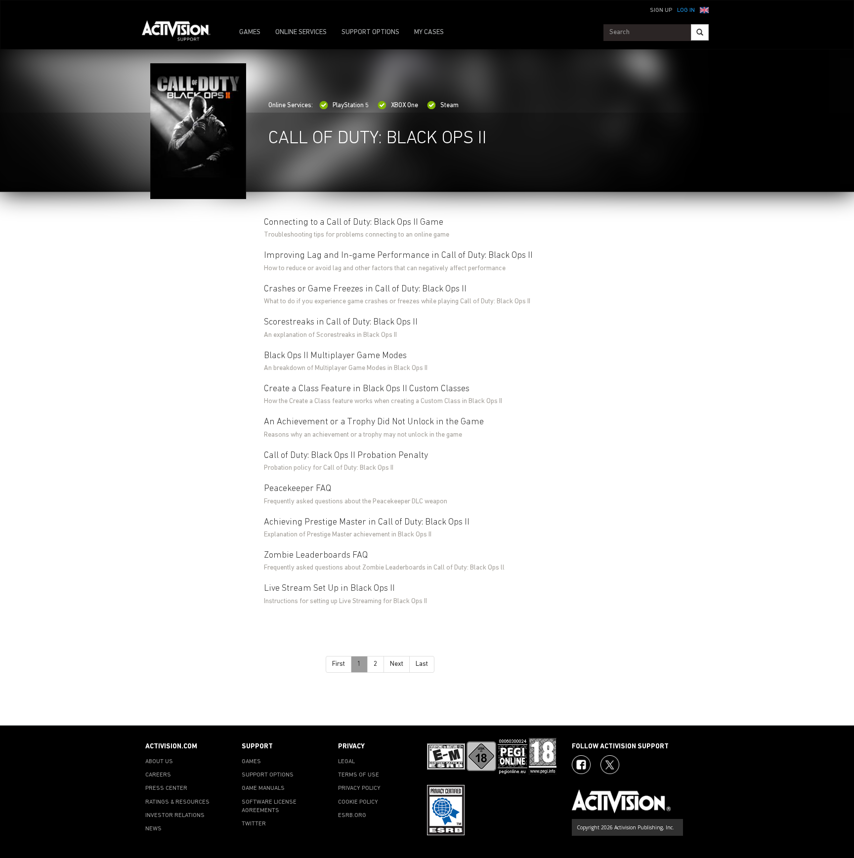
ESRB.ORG (352, 815)
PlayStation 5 (351, 105)
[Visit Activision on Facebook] (581, 764)
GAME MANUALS (263, 788)
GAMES (249, 32)
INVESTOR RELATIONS (175, 815)
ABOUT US (159, 762)
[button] (704, 9)
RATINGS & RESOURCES (177, 802)
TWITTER (254, 824)
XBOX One (404, 105)
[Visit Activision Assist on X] (609, 764)
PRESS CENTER (166, 788)
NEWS (153, 829)
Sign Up (661, 10)
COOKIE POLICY (358, 802)
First (338, 664)
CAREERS (158, 775)
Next (396, 664)
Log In (686, 10)
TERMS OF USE (358, 775)
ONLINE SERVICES (301, 32)
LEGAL (346, 762)
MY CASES (429, 32)
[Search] (700, 32)
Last (422, 664)
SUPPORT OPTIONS (370, 32)
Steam (449, 105)
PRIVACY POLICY (359, 788)
